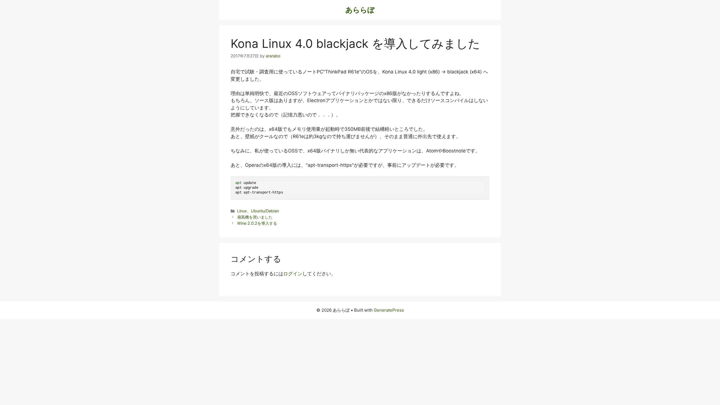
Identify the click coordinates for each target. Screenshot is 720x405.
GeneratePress (389, 310)
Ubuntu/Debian (265, 210)
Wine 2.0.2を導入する (257, 223)
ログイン (292, 273)
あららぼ (360, 10)
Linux (242, 210)
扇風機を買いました (255, 217)
